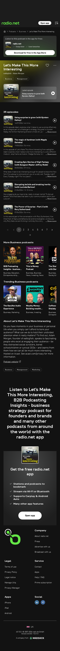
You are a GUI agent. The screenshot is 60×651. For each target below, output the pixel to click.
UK (31, 627)
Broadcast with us (43, 552)
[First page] (8, 230)
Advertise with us (42, 547)
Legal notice (10, 577)
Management (22, 79)
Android (8, 613)
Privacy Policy (11, 572)
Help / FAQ (39, 577)
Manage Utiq (10, 583)
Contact (38, 567)
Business (8, 79)
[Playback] (53, 93)
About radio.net (41, 536)
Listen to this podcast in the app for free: (24, 39)
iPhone (8, 603)
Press (37, 541)
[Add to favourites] (47, 65)
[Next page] (52, 230)
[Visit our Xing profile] (43, 602)
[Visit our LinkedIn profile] (37, 602)
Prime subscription (43, 583)
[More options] (55, 65)
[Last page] (30, 235)
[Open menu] (56, 23)
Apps (37, 572)
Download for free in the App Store (30, 53)
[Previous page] (13, 230)
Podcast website (10, 362)
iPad (7, 608)
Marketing (36, 370)
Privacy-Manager (12, 588)
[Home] (4, 31)
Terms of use (10, 567)
